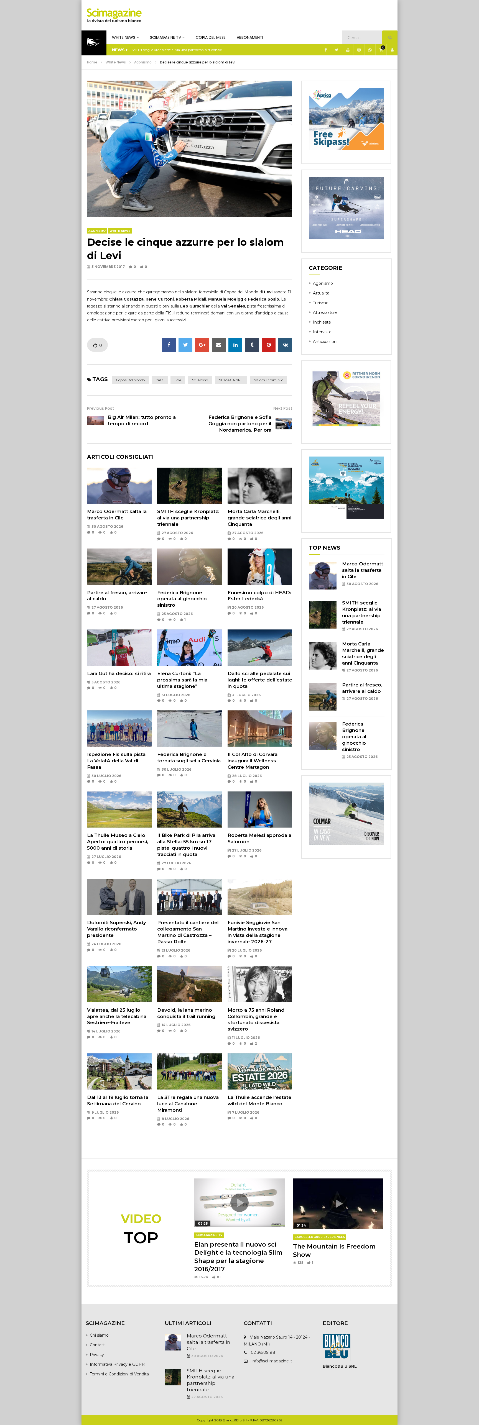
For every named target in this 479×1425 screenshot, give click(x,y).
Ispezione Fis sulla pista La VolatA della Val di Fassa (116, 761)
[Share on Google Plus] (202, 345)
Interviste (322, 331)
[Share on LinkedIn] (235, 345)
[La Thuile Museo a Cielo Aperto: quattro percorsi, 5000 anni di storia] (119, 809)
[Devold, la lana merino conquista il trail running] (189, 984)
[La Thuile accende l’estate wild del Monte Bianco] (260, 1071)
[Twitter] (336, 49)
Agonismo (143, 62)
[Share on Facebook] (169, 345)
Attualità (321, 293)
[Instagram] (358, 49)
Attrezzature (325, 312)
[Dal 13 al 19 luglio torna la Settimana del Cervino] (119, 1071)
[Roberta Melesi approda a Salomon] (260, 809)
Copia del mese (211, 37)
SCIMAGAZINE (231, 380)
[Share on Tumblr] (252, 345)
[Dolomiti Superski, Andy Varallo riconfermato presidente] (119, 897)
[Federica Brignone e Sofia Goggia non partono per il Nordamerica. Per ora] (284, 423)
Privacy (97, 1354)
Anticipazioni (325, 341)
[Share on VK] (285, 345)
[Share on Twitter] (185, 345)
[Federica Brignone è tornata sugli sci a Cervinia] (189, 728)
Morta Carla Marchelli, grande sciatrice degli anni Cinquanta (179, 50)
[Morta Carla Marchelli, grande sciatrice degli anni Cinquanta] (260, 486)
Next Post (282, 408)
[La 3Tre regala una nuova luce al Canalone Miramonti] (189, 1071)
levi (178, 380)
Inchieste (322, 322)
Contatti (98, 1344)
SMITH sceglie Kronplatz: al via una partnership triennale (188, 518)
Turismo (320, 302)
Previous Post (100, 408)
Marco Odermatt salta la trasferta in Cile (362, 570)
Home (92, 62)
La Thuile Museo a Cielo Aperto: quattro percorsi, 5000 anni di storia (117, 841)
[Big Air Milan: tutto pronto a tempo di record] (95, 420)
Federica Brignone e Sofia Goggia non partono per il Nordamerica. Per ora (239, 423)
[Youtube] (347, 49)
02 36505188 (263, 1352)
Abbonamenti (250, 37)
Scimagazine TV (165, 37)
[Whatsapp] (369, 49)
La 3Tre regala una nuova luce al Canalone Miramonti (188, 1104)
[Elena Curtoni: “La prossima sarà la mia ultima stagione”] (189, 647)
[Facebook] (325, 49)
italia (160, 380)
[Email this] (219, 345)
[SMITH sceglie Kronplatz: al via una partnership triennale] (189, 486)
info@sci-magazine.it (272, 1361)
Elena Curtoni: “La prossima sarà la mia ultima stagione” (182, 680)
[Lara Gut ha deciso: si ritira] (119, 647)
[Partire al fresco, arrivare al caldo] (119, 567)
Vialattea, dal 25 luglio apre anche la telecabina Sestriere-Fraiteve (116, 1016)
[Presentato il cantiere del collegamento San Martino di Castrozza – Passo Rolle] (189, 897)
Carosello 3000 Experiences (319, 1237)
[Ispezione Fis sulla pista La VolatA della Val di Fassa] (119, 728)
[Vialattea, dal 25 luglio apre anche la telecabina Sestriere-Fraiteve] (119, 984)
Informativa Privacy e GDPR (117, 1364)
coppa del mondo (130, 380)
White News (123, 37)
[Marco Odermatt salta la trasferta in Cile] (119, 486)
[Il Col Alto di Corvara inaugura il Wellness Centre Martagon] (260, 728)
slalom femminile (268, 380)
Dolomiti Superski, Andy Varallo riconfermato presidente (116, 929)
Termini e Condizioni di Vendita (119, 1374)
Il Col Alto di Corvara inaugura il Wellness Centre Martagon (252, 761)
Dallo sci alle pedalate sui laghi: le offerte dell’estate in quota (260, 680)
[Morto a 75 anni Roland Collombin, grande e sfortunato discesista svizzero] (260, 984)
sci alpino (200, 380)
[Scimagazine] (114, 15)
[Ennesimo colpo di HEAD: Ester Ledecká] (260, 567)
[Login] (392, 49)
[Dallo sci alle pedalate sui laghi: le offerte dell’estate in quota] (260, 647)
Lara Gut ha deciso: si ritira (119, 673)
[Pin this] (269, 345)
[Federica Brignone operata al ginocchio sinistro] (189, 567)
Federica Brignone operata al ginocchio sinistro (182, 599)
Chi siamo (99, 1335)
